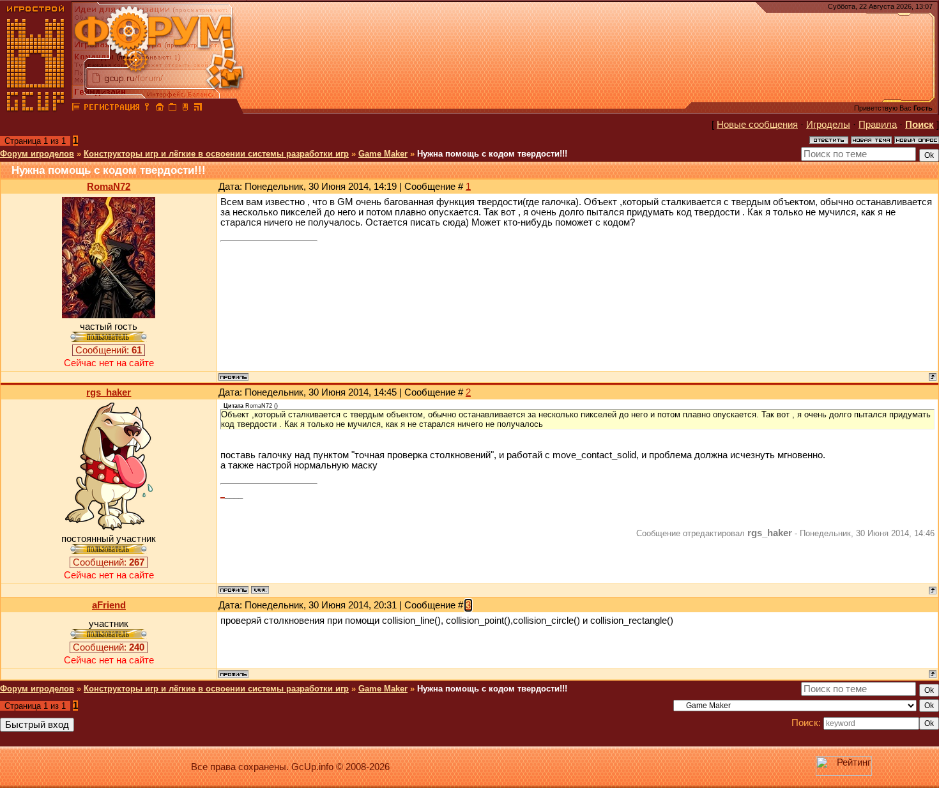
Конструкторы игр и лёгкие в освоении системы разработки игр (216, 153)
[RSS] (198, 109)
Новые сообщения (757, 125)
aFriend (109, 605)
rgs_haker (108, 392)
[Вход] (147, 109)
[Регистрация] (111, 109)
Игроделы (828, 125)
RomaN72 (108, 187)
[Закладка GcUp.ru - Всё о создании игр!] (172, 109)
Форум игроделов (37, 153)
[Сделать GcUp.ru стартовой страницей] (159, 109)
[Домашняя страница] (260, 590)
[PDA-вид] (185, 109)
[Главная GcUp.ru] (36, 109)
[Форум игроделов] (76, 109)
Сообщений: (108, 350)
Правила (878, 125)
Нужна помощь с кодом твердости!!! (492, 153)
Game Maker (383, 153)
